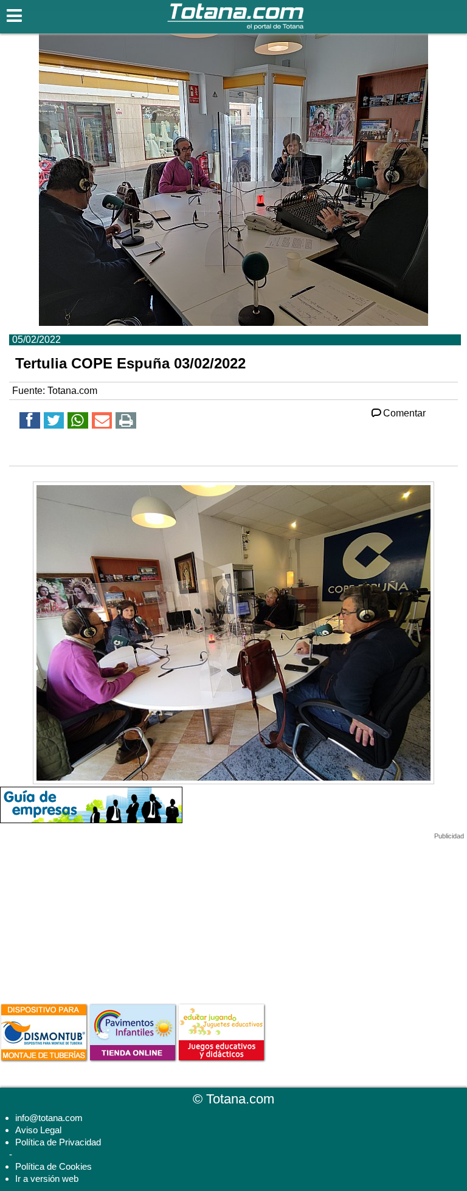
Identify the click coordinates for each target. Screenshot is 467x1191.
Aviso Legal (38, 1130)
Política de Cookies (53, 1166)
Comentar (404, 413)
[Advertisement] (91, 916)
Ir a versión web (46, 1178)
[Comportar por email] (102, 422)
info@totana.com (49, 1118)
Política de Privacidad (58, 1142)
